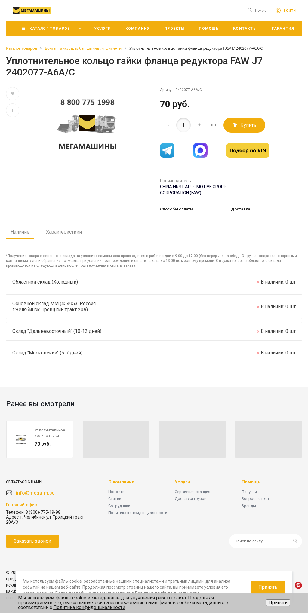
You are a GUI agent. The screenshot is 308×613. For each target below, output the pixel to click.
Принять (278, 602)
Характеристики (64, 232)
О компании (121, 482)
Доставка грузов (191, 498)
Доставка (240, 209)
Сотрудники (119, 506)
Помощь (251, 482)
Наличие (20, 232)
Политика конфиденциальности (137, 512)
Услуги (182, 482)
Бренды (249, 506)
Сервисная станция (192, 491)
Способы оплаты (176, 209)
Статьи (114, 498)
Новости (116, 491)
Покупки (249, 491)
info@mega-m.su (35, 493)
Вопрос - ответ (256, 498)
